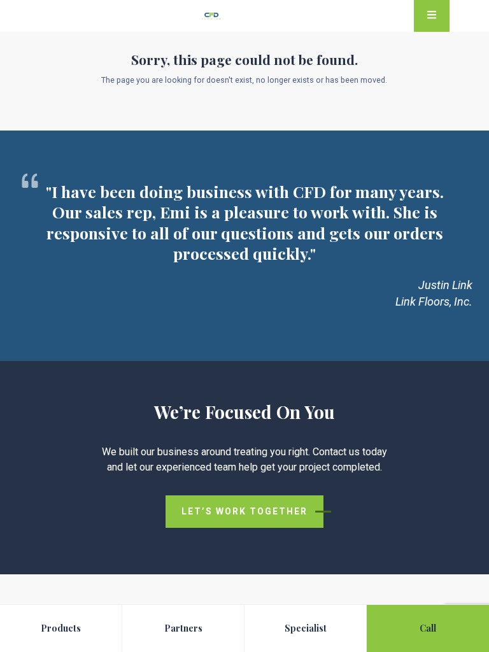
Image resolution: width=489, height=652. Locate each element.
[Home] (211, 18)
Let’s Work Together (244, 511)
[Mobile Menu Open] (432, 16)
